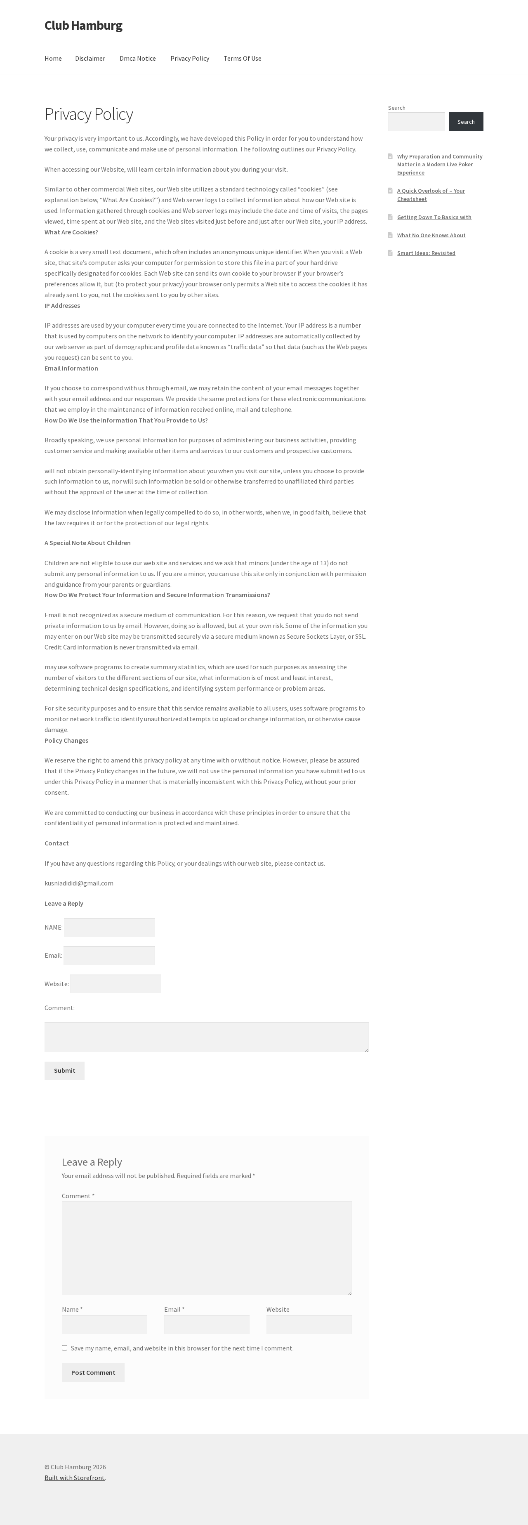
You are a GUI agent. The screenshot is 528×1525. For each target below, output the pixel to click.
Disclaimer (90, 58)
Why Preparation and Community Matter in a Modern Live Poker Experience (440, 165)
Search (396, 107)
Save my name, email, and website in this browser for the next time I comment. (182, 1348)
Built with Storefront (75, 1477)
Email (174, 1309)
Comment (78, 1196)
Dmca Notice (138, 58)
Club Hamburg (83, 25)
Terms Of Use (243, 58)
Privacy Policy (189, 58)
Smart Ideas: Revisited (426, 253)
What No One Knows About (431, 235)
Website (278, 1309)
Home (53, 58)
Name (72, 1309)
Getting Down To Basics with (434, 217)
